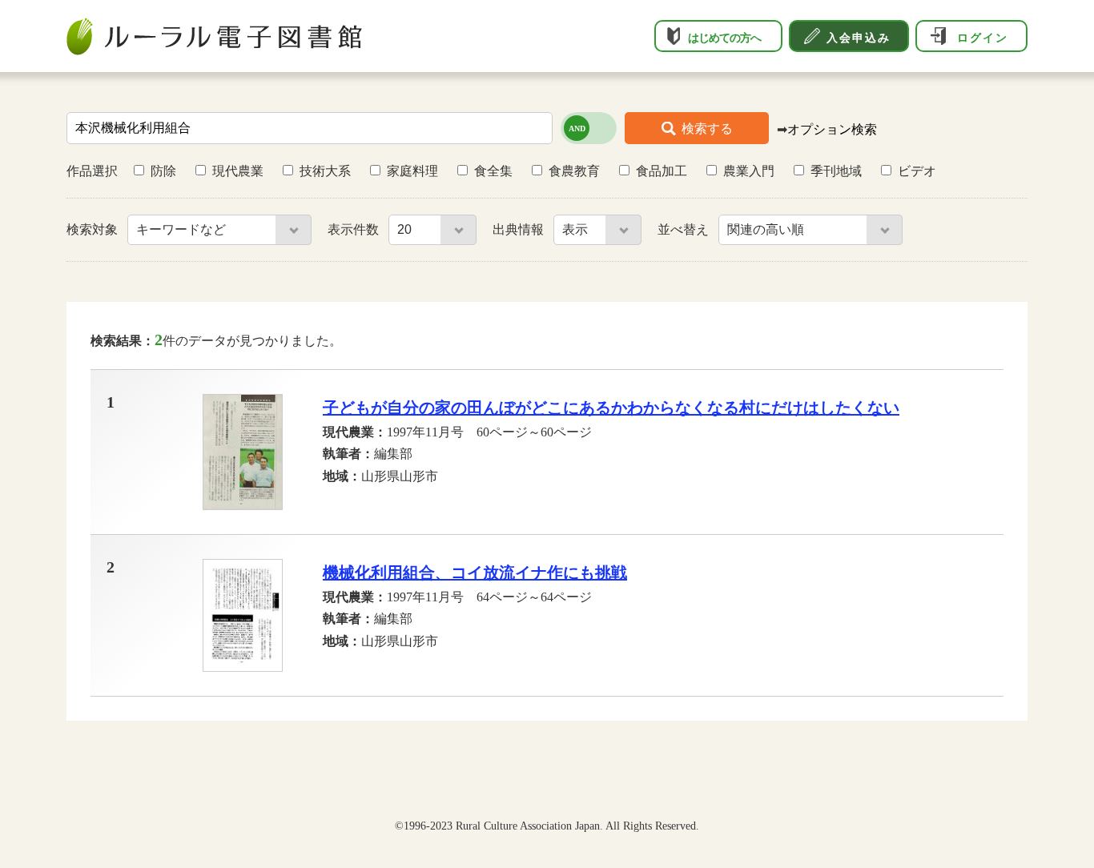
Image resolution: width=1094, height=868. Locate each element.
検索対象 (93, 229)
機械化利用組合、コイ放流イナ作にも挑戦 (475, 572)
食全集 (493, 171)
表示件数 (355, 229)
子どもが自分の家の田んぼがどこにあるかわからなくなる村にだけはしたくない (611, 407)
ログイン (982, 37)
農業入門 (748, 171)
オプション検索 (832, 129)
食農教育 (574, 171)
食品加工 (661, 171)
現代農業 (237, 171)
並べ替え (685, 229)
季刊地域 (836, 171)
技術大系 (325, 171)
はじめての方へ (724, 37)
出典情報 (520, 229)
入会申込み (859, 37)
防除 (163, 171)
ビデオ (917, 171)
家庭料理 (412, 171)
